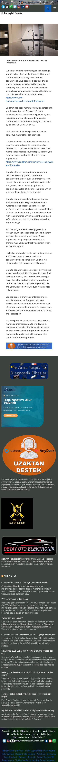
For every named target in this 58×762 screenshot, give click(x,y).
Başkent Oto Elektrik (25, 754)
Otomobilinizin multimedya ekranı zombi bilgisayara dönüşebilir (28, 635)
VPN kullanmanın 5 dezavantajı (14, 599)
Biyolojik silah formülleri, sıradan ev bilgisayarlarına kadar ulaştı (28, 711)
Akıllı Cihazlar (13, 734)
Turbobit (22, 757)
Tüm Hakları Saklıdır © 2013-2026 (29, 737)
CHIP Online (10, 576)
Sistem (52, 731)
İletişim (47, 734)
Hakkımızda (37, 734)
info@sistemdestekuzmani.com (29, 741)
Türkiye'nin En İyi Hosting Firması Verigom (35, 760)
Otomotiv (25, 734)
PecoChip (40, 754)
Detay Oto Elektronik (10, 559)
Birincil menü (54, 8)
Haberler (16, 731)
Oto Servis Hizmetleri (31, 731)
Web (45, 731)
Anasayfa (6, 731)
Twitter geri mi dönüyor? (12, 618)
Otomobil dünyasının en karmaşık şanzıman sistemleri (24, 583)
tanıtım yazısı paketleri (13, 751)
